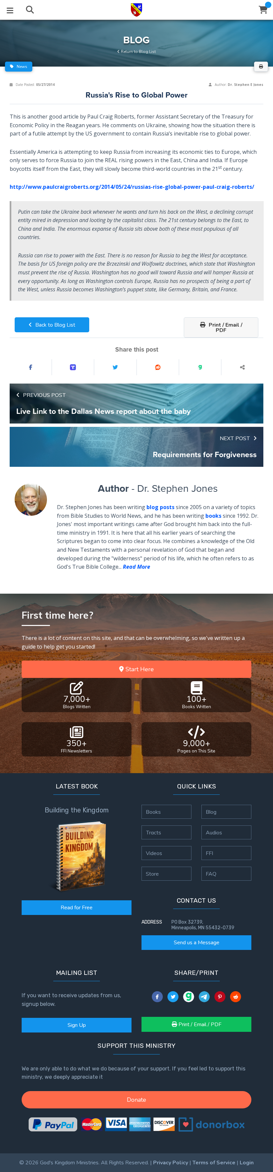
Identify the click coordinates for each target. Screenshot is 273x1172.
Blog (211, 811)
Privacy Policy (170, 1162)
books (213, 515)
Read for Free (77, 907)
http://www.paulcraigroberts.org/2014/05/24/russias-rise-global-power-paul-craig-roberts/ (132, 186)
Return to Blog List (138, 52)
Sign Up (77, 1025)
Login (247, 1162)
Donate (136, 1100)
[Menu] (10, 10)
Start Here (139, 669)
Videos (154, 853)
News (21, 66)
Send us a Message (196, 942)
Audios (214, 832)
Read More (136, 566)
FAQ (211, 873)
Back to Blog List (54, 325)
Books (153, 811)
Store (152, 873)
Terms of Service (213, 1162)
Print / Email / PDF (224, 327)
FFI (209, 853)
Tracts (153, 832)
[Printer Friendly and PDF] (261, 67)
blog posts (160, 507)
